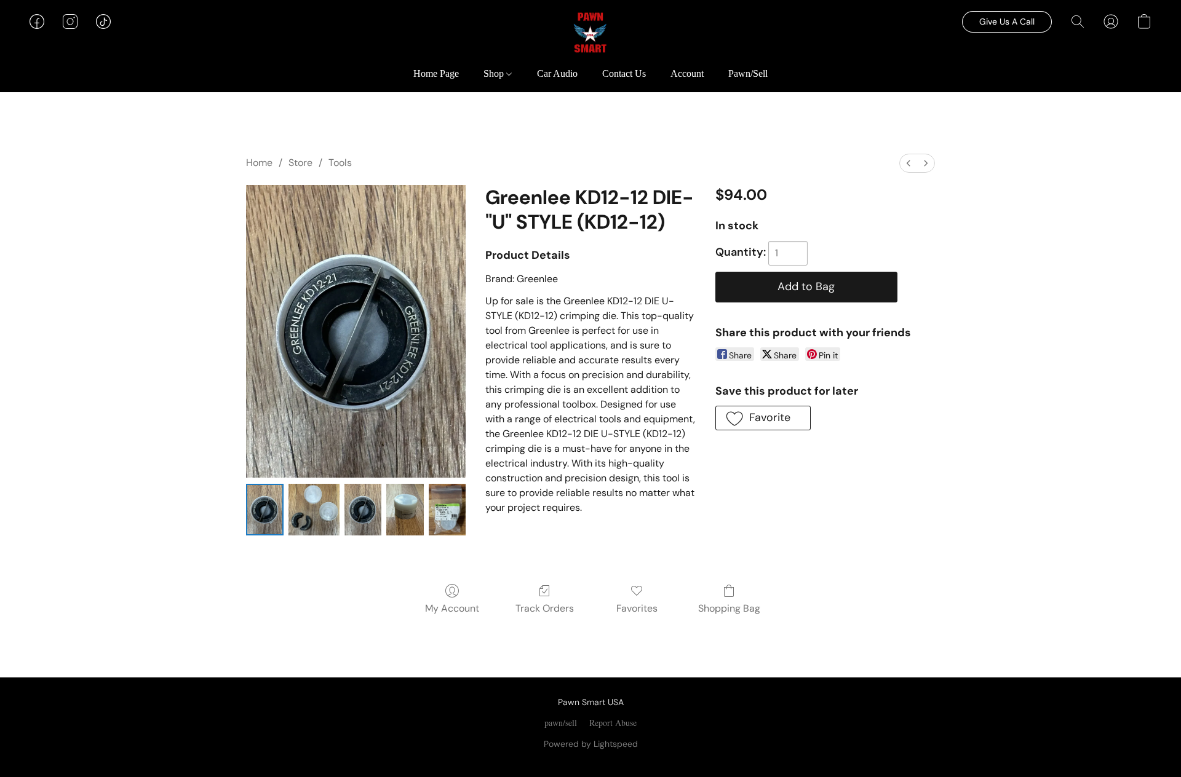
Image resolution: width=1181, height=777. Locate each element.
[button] (590, 33)
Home (259, 162)
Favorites (637, 608)
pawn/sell (560, 722)
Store (300, 162)
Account (687, 73)
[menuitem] (908, 163)
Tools (340, 162)
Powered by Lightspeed (591, 743)
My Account (452, 608)
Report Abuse (613, 722)
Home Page (436, 73)
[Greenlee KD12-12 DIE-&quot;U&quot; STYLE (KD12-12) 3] (405, 509)
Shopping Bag (729, 608)
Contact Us (624, 73)
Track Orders (544, 608)
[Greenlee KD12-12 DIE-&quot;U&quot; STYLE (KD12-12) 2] (363, 509)
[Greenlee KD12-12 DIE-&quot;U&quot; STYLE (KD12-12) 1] (314, 509)
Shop (494, 73)
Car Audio (557, 73)
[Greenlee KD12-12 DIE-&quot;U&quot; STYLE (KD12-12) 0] (265, 509)
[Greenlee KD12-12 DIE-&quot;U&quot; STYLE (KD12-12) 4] (447, 509)
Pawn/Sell (748, 73)
